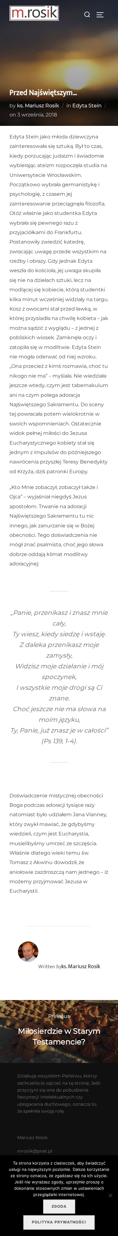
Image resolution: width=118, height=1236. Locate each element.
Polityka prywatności (59, 1222)
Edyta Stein (87, 106)
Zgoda (59, 1206)
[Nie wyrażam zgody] (110, 1195)
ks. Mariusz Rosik (38, 106)
